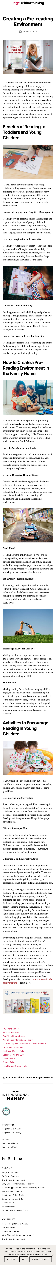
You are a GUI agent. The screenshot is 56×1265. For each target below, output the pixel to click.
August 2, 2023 (30, 31)
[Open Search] (40, 4)
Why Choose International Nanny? (18, 1040)
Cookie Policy (9, 1058)
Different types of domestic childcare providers (24, 1044)
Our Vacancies (8, 1227)
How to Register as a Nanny (15, 1224)
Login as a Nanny (10, 1143)
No (23, 1259)
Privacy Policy (9, 1062)
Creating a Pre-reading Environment (28, 21)
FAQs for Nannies (11, 1029)
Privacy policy (40, 1259)
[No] (52, 1255)
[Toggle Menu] (52, 5)
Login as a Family (10, 1147)
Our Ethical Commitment (14, 1036)
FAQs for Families (11, 1032)
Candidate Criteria (10, 1231)
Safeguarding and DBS (13, 1055)
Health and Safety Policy (14, 1051)
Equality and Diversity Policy (15, 1066)
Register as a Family (11, 1133)
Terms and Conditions (13, 1047)
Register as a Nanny (11, 1129)
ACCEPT (11, 1259)
